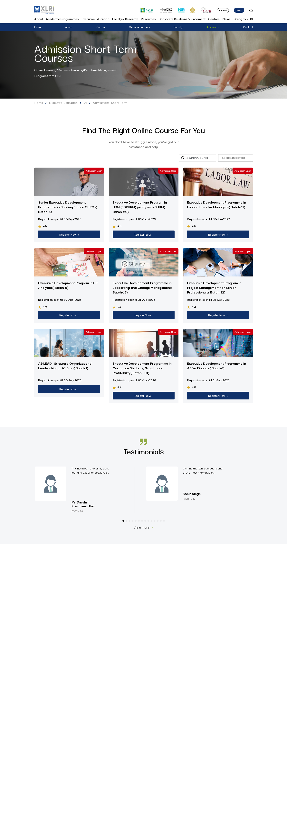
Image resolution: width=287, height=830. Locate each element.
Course (100, 27)
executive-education (63, 103)
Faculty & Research (125, 19)
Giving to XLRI (243, 19)
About (38, 19)
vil (85, 103)
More (239, 10)
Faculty (178, 27)
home (38, 103)
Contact (248, 27)
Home (37, 27)
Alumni (223, 10)
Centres (214, 19)
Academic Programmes (62, 19)
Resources (148, 19)
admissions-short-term (110, 103)
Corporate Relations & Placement (182, 19)
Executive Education (95, 19)
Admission (213, 27)
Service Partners (139, 27)
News (226, 19)
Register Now (68, 234)
